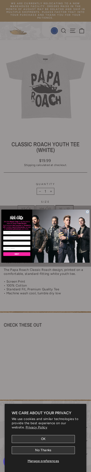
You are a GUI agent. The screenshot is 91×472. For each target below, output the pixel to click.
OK (43, 439)
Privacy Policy (36, 427)
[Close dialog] (87, 211)
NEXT (17, 254)
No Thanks (43, 450)
